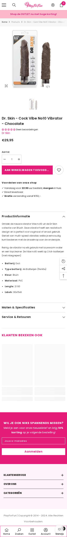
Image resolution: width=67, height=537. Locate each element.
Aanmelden (33, 451)
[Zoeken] (14, 5)
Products (15, 22)
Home (4, 22)
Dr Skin (6, 133)
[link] (17, 393)
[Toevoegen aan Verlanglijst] (58, 170)
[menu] (4, 5)
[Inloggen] (53, 5)
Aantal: (6, 151)
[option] (33, 58)
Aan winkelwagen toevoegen (28, 170)
